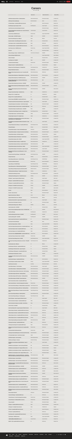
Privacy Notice (36, 434)
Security (13, 434)
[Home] (7, 1)
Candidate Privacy (25, 434)
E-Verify (46, 434)
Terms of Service (31, 434)
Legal (16, 434)
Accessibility (50, 434)
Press (10, 434)
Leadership (20, 434)
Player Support (41, 434)
